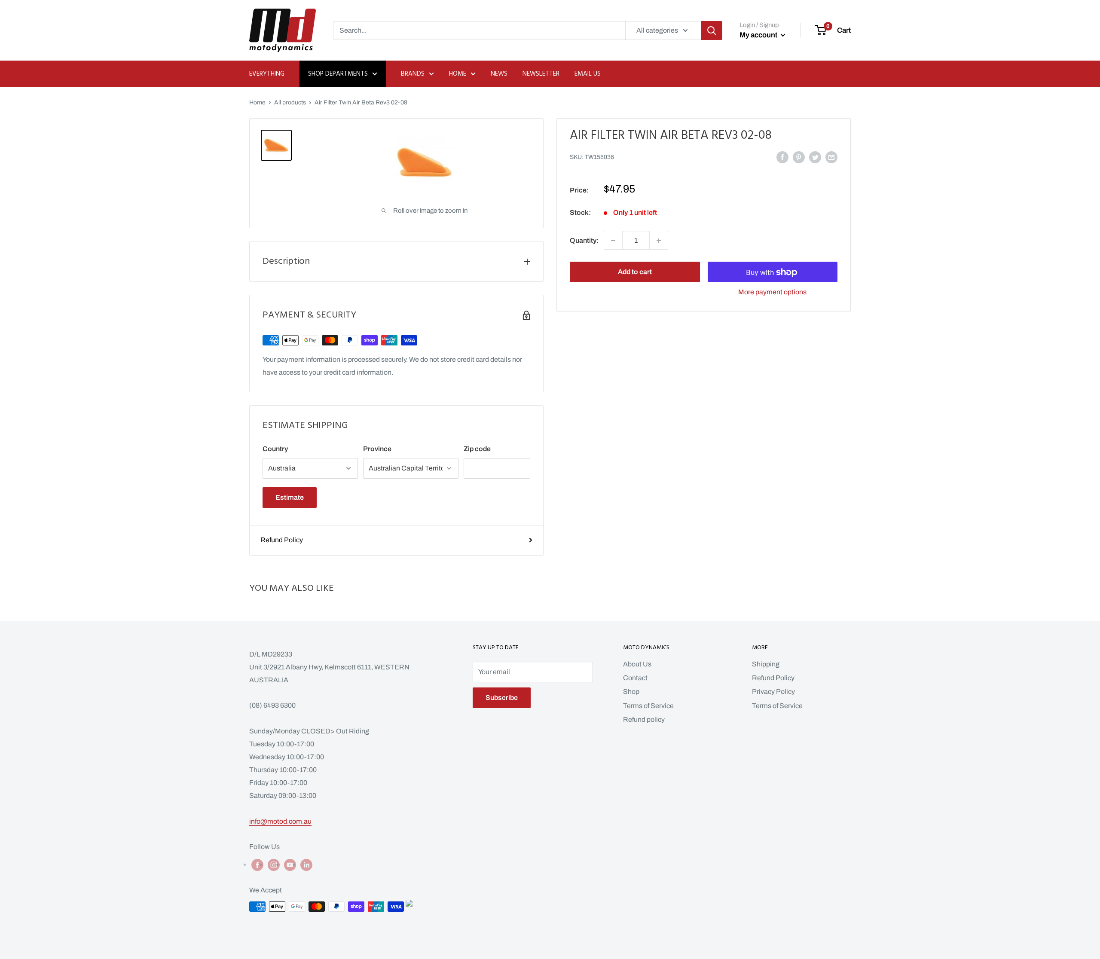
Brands (413, 74)
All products (290, 102)
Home (457, 74)
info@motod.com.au (280, 821)
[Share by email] (831, 156)
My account (759, 35)
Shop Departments (338, 74)
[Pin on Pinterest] (799, 156)
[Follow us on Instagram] (274, 864)
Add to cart (635, 272)
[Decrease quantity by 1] (613, 241)
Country (275, 448)
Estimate (289, 497)
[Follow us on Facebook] (257, 864)
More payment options (772, 292)
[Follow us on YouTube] (290, 864)
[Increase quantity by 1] (659, 241)
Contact (635, 677)
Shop (631, 691)
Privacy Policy (773, 691)
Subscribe (502, 697)
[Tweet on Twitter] (815, 156)
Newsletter (540, 74)
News (499, 74)
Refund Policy (281, 540)
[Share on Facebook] (782, 156)
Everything (266, 74)
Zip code (477, 448)
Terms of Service (648, 705)
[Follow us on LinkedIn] (306, 864)
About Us (637, 664)
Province (377, 448)
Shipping (765, 664)
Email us (587, 74)
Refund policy (644, 719)
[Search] (711, 30)
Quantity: (584, 240)
